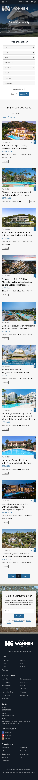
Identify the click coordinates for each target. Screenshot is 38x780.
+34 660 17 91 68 (8, 715)
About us (5, 670)
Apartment (23, 747)
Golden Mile (6, 682)
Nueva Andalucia (25, 679)
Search (22, 94)
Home (4, 117)
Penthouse (5, 747)
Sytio (33, 772)
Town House (6, 754)
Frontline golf (6, 695)
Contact (22, 667)
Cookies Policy (18, 772)
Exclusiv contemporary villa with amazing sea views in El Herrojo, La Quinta (15, 507)
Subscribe (19, 616)
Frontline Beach (25, 695)
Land (21, 757)
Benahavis (23, 685)
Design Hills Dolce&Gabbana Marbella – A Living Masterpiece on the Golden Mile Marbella (17, 282)
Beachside (5, 698)
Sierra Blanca (24, 682)
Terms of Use (18, 621)
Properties (11, 117)
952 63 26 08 (6, 710)
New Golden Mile (7, 692)
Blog (21, 663)
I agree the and (19, 622)
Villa (3, 751)
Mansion (5, 757)
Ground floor (24, 751)
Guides (4, 667)
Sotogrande (23, 692)
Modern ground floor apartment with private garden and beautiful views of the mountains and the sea (18, 416)
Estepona (23, 689)
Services (22, 660)
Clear (12, 94)
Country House (24, 754)
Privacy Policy (7, 772)
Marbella (5, 679)
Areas (4, 663)
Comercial (5, 760)
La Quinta (5, 689)
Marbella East (6, 685)
